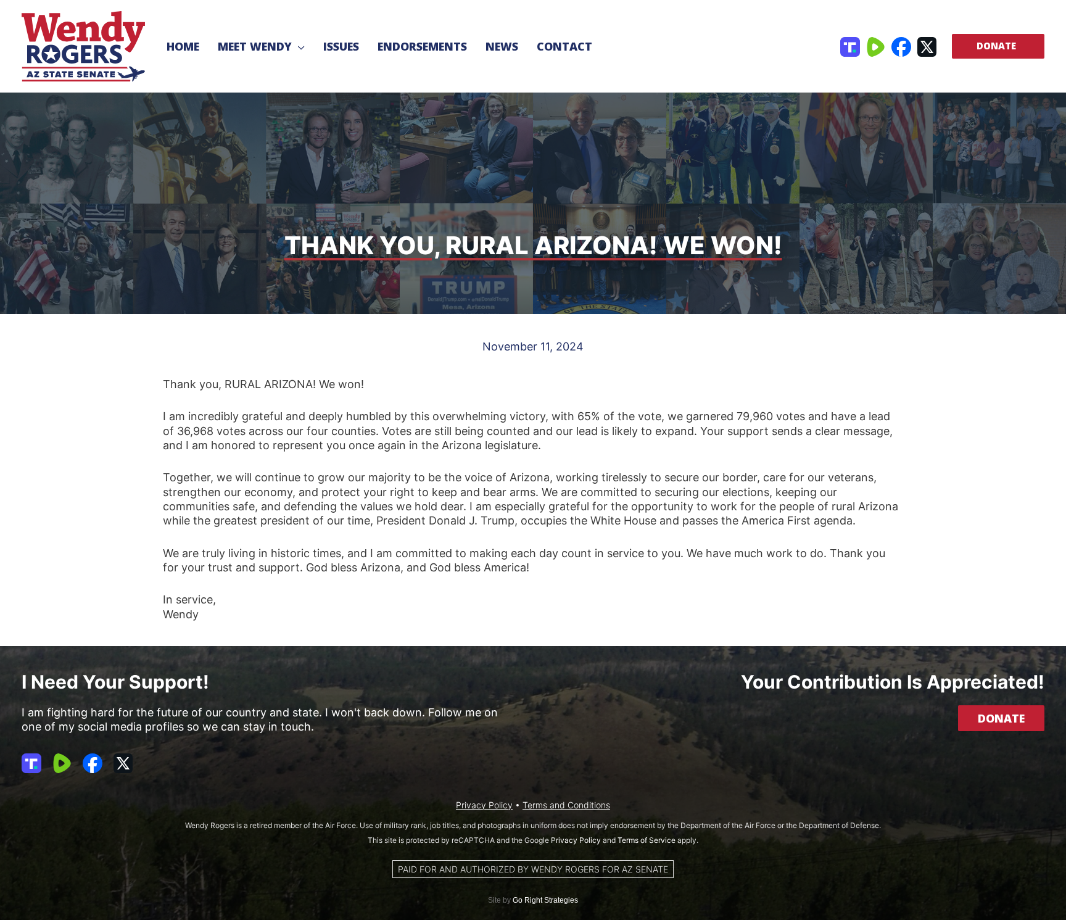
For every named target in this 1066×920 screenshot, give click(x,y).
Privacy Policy (484, 805)
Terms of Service (647, 840)
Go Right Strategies (545, 900)
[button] (298, 46)
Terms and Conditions (566, 805)
